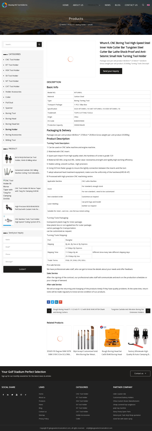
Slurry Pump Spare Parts (122, 412)
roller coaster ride (119, 394)
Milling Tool (11, 140)
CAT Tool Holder (12, 86)
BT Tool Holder (12, 65)
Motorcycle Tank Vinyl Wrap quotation (127, 415)
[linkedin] (7, 394)
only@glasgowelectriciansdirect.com (99, 428)
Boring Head (11, 118)
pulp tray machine (119, 408)
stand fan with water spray (122, 419)
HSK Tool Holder (12, 70)
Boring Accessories (13, 135)
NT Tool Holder (12, 81)
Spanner (9, 108)
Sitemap (42, 415)
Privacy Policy (44, 419)
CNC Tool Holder (13, 59)
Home (66, 5)
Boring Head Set (12, 124)
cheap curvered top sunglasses (124, 404)
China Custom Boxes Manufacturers (126, 401)
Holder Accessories (13, 92)
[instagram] (21, 394)
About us (78, 5)
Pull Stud (9, 102)
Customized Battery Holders (123, 397)
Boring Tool (11, 113)
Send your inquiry (111, 71)
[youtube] (16, 394)
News (107, 5)
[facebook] (3, 394)
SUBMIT (22, 269)
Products (93, 5)
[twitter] (12, 394)
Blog (117, 5)
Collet (8, 97)
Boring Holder (81, 24)
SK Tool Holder (12, 76)
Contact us (131, 5)
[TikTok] (25, 394)
